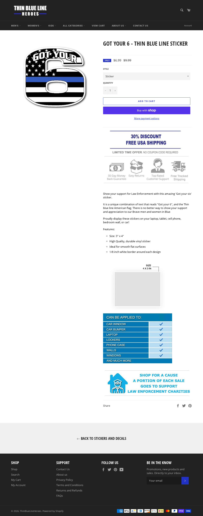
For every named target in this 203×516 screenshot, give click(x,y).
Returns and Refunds (69, 490)
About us (61, 474)
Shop (14, 469)
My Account (18, 485)
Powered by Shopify (53, 511)
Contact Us (63, 469)
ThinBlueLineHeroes (30, 511)
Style (106, 69)
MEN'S (15, 25)
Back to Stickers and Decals (103, 438)
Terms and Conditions (69, 485)
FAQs (59, 495)
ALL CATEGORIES (73, 25)
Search (15, 474)
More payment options (146, 118)
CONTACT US (140, 25)
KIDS (51, 25)
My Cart (16, 480)
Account (188, 25)
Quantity (108, 83)
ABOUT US (118, 25)
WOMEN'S (34, 25)
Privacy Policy (64, 480)
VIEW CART (98, 25)
